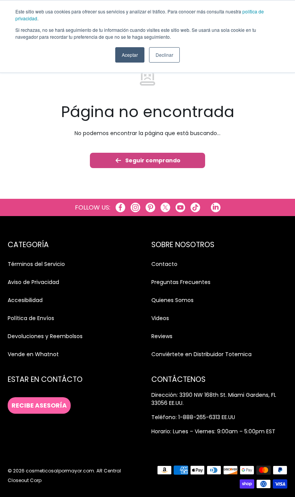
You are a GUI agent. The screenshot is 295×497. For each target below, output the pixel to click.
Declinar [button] (164, 54)
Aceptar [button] (130, 54)
